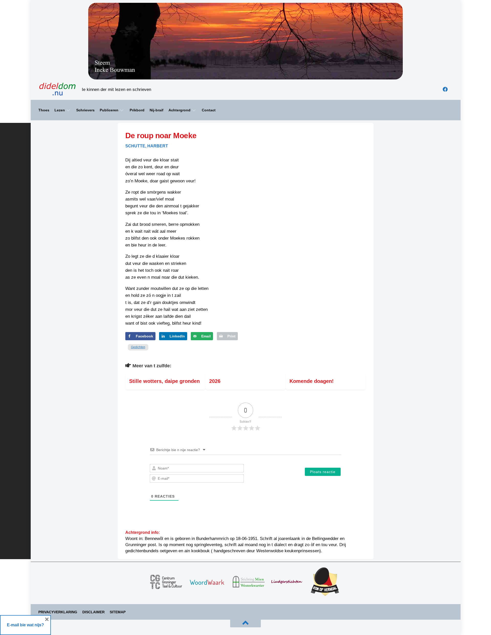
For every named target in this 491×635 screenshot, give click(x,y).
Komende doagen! (311, 381)
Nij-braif (156, 110)
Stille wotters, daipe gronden (164, 381)
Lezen (59, 110)
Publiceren (109, 110)
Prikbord (137, 110)
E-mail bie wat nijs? (25, 625)
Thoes (43, 110)
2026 (214, 381)
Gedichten (138, 347)
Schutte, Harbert (146, 146)
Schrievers (85, 110)
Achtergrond (180, 110)
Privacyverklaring (57, 612)
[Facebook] (445, 89)
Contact (209, 110)
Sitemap (118, 612)
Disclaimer (93, 612)
